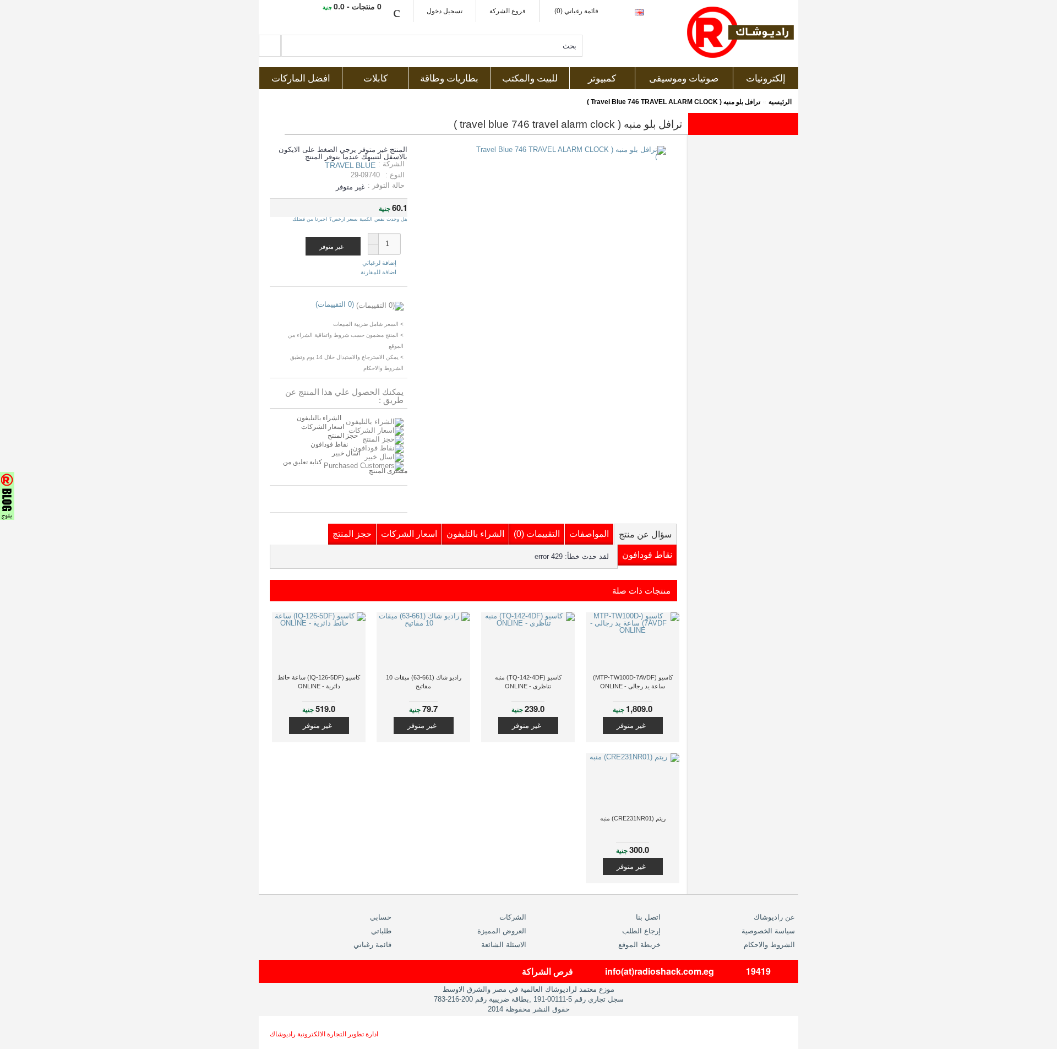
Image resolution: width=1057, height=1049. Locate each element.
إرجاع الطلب (641, 931)
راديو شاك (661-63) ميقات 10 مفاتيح (423, 681)
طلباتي (381, 931)
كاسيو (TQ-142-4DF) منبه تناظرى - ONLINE (528, 681)
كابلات (375, 78)
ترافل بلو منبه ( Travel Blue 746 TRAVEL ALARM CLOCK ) (673, 102)
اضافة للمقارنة (378, 272)
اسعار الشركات (322, 427)
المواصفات (589, 534)
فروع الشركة (507, 11)
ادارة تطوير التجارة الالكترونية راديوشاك (324, 1034)
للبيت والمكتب (530, 78)
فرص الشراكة (547, 971)
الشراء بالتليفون (319, 418)
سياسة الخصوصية (768, 931)
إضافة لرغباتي (379, 263)
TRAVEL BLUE (350, 165)
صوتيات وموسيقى (683, 78)
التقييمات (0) (537, 534)
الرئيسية (780, 102)
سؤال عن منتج (645, 534)
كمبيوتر (602, 78)
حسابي (380, 917)
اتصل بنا (648, 917)
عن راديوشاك (774, 917)
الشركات (512, 917)
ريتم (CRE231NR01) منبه (633, 818)
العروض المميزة (501, 931)
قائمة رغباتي (372, 945)
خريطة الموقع (639, 945)
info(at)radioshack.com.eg (659, 971)
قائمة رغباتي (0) (576, 11)
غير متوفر (631, 725)
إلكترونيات (766, 78)
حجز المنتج (343, 435)
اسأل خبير (346, 453)
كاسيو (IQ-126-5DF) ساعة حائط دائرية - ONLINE (318, 681)
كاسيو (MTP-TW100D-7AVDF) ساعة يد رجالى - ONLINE (633, 681)
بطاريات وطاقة (449, 78)
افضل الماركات (300, 78)
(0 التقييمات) (334, 304)
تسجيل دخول (444, 11)
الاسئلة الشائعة (503, 945)
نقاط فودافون (329, 444)
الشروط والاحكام (769, 945)
